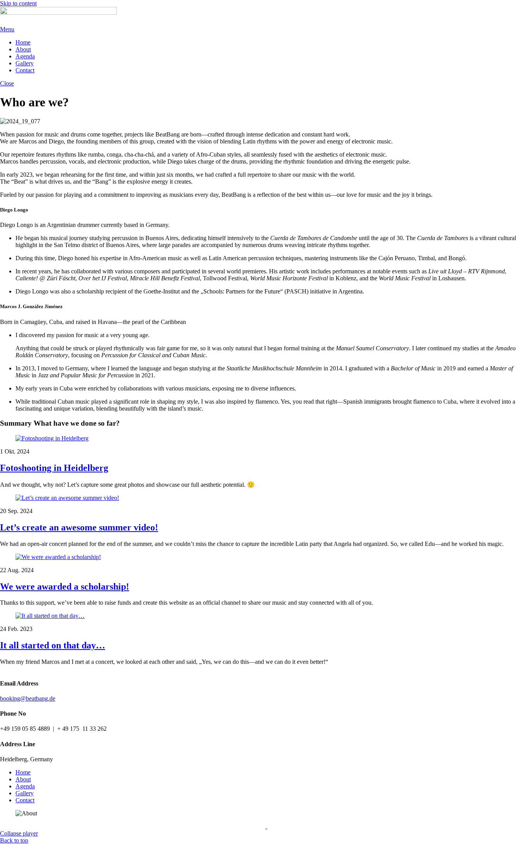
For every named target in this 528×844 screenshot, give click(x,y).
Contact (24, 70)
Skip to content (18, 3)
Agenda (25, 56)
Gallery (24, 63)
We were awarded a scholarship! (64, 586)
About (23, 49)
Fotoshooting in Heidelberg (54, 468)
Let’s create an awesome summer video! (79, 527)
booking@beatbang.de (27, 698)
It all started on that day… (52, 645)
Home (23, 42)
